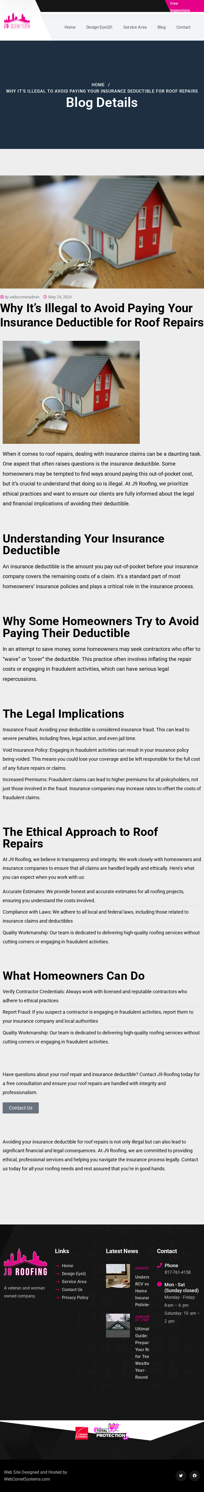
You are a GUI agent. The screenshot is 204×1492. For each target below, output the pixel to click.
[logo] (17, 19)
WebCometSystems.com (27, 1479)
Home (98, 84)
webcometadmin (24, 297)
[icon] (181, 1475)
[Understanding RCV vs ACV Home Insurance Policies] (118, 1286)
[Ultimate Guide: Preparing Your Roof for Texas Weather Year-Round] (118, 1347)
